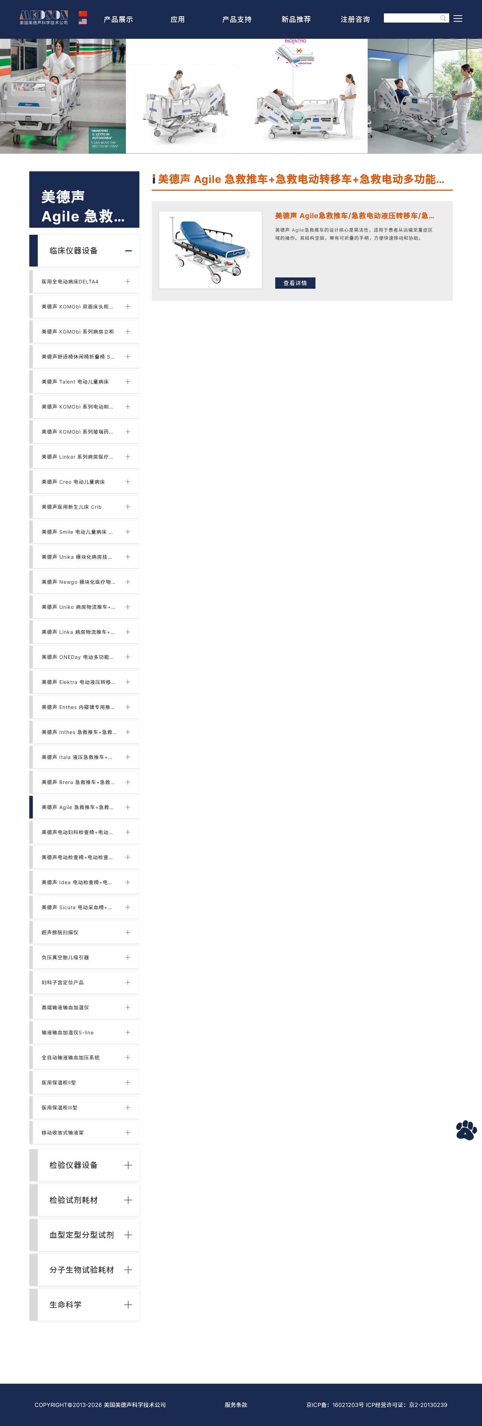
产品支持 (237, 19)
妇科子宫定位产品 (63, 982)
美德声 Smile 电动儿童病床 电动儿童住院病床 (79, 532)
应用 (177, 19)
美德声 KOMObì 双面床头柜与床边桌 (79, 307)
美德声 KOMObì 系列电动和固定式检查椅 (79, 407)
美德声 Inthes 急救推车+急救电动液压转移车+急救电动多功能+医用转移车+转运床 (79, 732)
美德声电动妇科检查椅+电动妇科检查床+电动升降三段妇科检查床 (79, 832)
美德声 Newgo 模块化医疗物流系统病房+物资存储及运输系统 (79, 582)
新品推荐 (296, 19)
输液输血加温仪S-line (68, 1032)
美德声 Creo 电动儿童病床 (73, 482)
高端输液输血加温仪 (65, 1007)
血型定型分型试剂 (81, 1235)
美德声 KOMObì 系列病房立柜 (78, 332)
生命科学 (65, 1304)
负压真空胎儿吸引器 (65, 957)
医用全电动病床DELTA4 (70, 281)
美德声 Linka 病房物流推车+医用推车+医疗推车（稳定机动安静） (79, 632)
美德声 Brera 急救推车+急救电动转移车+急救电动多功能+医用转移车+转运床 (79, 782)
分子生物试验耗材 (81, 1269)
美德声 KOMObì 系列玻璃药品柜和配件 (79, 432)
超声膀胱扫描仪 (60, 932)
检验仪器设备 (73, 1165)
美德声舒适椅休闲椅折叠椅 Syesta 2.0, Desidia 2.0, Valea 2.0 (79, 357)
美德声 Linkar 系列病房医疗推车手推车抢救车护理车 (79, 457)
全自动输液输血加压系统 (71, 1057)
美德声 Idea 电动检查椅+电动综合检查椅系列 (79, 882)
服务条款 (236, 1404)
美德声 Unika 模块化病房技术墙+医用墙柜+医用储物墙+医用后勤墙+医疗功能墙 (79, 557)
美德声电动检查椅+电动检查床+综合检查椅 (79, 857)
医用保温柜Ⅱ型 (59, 1082)
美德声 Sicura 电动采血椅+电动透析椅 (79, 907)
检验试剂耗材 (73, 1200)
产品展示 (118, 19)
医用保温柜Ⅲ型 (60, 1107)
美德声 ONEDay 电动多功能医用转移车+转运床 (79, 657)
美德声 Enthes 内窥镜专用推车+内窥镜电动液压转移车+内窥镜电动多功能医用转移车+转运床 (79, 707)
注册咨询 (355, 19)
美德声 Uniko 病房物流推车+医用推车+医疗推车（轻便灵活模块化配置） (79, 607)
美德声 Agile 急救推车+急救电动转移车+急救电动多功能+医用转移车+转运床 (79, 807)
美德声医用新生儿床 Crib (72, 507)
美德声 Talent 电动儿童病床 (75, 382)
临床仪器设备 (73, 250)
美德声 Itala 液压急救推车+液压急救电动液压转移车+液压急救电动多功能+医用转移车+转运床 (79, 757)
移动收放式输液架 (63, 1133)
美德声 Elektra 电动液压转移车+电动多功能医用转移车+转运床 (79, 682)
